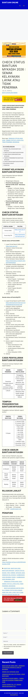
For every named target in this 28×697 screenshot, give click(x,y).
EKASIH (4, 573)
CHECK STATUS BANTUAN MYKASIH (13, 152)
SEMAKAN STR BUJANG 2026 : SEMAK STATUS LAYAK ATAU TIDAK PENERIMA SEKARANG (13, 140)
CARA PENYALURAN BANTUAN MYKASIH (12, 155)
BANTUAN (7, 568)
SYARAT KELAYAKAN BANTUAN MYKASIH (12, 149)
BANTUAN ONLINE (10, 2)
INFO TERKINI (11, 573)
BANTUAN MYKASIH (8, 570)
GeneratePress (14, 694)
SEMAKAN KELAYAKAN (9, 575)
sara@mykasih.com (15, 509)
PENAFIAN (6, 165)
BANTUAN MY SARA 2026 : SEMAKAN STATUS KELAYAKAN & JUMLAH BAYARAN (13, 667)
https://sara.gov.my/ (11, 246)
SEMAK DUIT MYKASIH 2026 (10, 672)
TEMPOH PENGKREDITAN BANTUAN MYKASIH (13, 158)
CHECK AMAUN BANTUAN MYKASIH (13, 161)
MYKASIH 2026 (20, 573)
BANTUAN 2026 (15, 568)
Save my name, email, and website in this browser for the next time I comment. (14, 646)
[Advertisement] (14, 24)
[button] (20, 6)
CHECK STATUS (19, 570)
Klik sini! (19, 100)
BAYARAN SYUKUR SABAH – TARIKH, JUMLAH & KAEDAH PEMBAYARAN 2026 (13, 680)
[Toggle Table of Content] (22, 147)
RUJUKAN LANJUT (9, 163)
